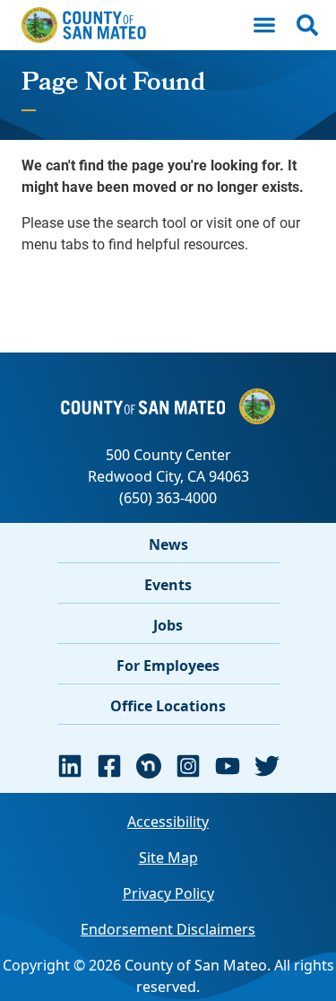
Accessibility (168, 821)
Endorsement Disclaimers (168, 929)
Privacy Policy (168, 893)
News (168, 544)
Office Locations (168, 706)
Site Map (168, 857)
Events (168, 585)
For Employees (168, 665)
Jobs (168, 625)
